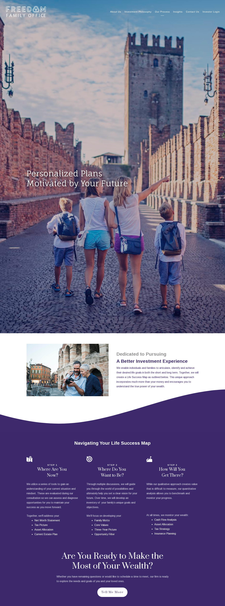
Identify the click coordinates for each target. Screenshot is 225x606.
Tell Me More (112, 592)
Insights (178, 12)
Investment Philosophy (138, 12)
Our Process (162, 12)
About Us (115, 12)
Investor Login (211, 12)
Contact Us (192, 12)
